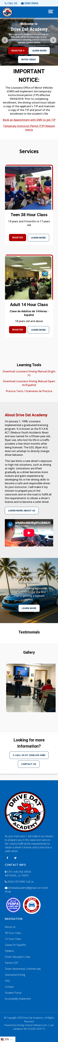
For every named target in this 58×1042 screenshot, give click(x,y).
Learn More (39, 59)
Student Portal (13, 992)
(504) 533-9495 (20, 881)
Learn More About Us (21, 510)
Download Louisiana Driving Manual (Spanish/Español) (29, 383)
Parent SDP (11, 963)
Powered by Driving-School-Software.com (25, 1025)
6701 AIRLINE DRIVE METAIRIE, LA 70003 (18, 873)
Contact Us (28, 764)
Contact (9, 986)
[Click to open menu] (50, 11)
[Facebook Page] (7, 857)
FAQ (7, 981)
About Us (10, 927)
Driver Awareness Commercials (23, 969)
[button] (53, 40)
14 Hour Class (13, 939)
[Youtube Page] (15, 857)
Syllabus (9, 951)
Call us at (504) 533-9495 (30, 755)
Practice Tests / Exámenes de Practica (29, 391)
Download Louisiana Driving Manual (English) (29, 373)
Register (17, 59)
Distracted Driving (15, 975)
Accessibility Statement (18, 998)
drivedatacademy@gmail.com (26, 889)
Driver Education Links (17, 957)
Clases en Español (15, 945)
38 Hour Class (13, 933)
